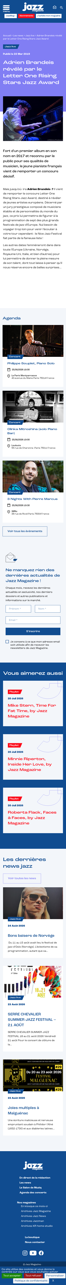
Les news (18, 36)
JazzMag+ (11, 16)
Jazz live (29, 36)
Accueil (7, 36)
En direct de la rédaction (35, 1178)
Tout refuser (33, 1275)
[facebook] (41, 1254)
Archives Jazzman (32, 1221)
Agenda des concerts (33, 1192)
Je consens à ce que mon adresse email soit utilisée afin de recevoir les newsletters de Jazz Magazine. (35, 645)
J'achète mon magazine (48, 16)
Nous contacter (35, 1242)
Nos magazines (26, 1202)
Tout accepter (12, 1275)
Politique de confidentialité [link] (31, 1281)
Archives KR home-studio (37, 1226)
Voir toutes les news (22, 878)
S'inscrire (33, 631)
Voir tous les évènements (25, 531)
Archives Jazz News (33, 1216)
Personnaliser (55, 1275)
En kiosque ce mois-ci (34, 1206)
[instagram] (25, 1254)
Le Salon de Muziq (30, 1187)
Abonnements (26, 16)
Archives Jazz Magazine (36, 1211)
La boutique (32, 1237)
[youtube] (33, 1254)
